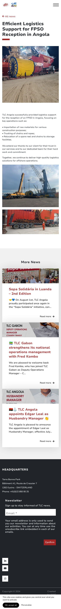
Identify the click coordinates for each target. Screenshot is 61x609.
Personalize (26, 605)
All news (9, 16)
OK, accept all (11, 605)
